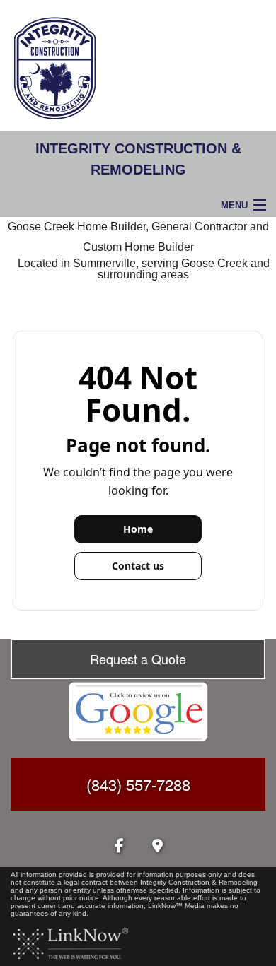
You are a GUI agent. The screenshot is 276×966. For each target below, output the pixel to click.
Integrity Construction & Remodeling (138, 159)
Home (138, 529)
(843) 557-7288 (138, 784)
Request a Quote (138, 658)
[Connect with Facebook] (119, 847)
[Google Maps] (157, 847)
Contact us (138, 565)
